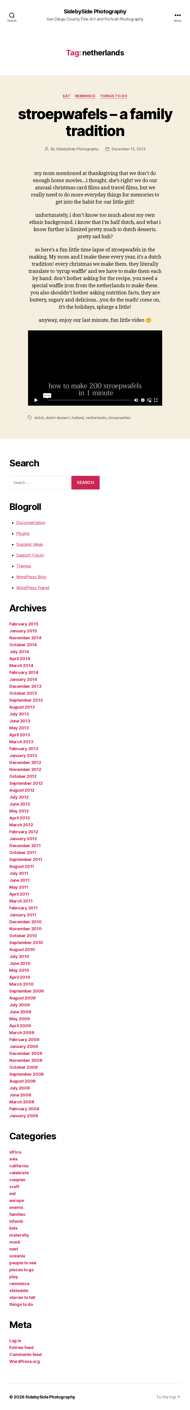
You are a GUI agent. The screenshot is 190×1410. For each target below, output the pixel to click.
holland (78, 417)
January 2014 (23, 679)
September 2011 (25, 859)
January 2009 (23, 1046)
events (16, 1207)
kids (13, 1228)
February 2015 (23, 624)
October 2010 (23, 935)
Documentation (30, 522)
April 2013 (19, 734)
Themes (23, 566)
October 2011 (22, 852)
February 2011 (23, 908)
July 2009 (19, 1004)
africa (15, 1152)
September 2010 (26, 942)
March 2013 (21, 741)
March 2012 (21, 824)
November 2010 (25, 928)
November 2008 (25, 1060)
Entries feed (21, 1347)
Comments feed (25, 1354)
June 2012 (19, 804)
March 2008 (21, 1101)
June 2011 (19, 880)
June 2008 (20, 1095)
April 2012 (19, 817)
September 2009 (26, 991)
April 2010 (19, 977)
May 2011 (18, 887)
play (13, 1276)
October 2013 (23, 693)
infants (16, 1221)
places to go (21, 1269)
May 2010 (19, 970)
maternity (19, 1235)
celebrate (19, 1172)
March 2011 (20, 901)
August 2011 (21, 866)
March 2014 (21, 665)
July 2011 (18, 873)
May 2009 (19, 1018)
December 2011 (25, 845)
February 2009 (24, 1039)
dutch (39, 417)
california (18, 1165)
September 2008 (26, 1074)
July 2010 (19, 956)
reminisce (85, 96)
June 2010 (20, 963)
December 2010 (25, 921)
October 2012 (23, 776)
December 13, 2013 (128, 149)
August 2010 (22, 949)
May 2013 (19, 727)
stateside (18, 1290)
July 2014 (19, 651)
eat (66, 96)
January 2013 (23, 755)
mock (14, 1242)
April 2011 (19, 894)
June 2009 (20, 1011)
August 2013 (22, 707)
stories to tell (22, 1297)
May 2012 (19, 811)
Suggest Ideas (29, 544)
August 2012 (22, 790)
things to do (113, 96)
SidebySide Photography (95, 11)
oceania (17, 1255)
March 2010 (21, 984)
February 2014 (23, 672)
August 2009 (22, 998)
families (17, 1214)
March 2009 (21, 1032)
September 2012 (26, 783)
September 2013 (26, 700)
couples (17, 1179)
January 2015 (23, 630)
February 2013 (23, 748)
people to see (22, 1262)
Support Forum (30, 555)
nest (13, 1249)
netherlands (96, 417)
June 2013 (19, 721)
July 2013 (19, 714)
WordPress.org (24, 1361)
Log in (15, 1340)
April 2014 (19, 658)
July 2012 (19, 797)
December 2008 (25, 1053)
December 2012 (25, 762)
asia (13, 1158)
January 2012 (23, 838)
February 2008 (24, 1108)
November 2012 (25, 769)
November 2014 (25, 637)
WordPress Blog (31, 576)
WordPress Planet (33, 587)
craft (14, 1186)
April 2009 (20, 1025)
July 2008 (19, 1088)
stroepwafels (119, 417)
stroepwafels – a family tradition (95, 122)
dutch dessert (58, 417)
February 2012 (23, 831)
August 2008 (22, 1081)
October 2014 (23, 644)
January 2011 (22, 914)
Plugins (23, 533)
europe (16, 1200)
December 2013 (25, 686)
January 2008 (23, 1115)
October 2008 (23, 1067)
